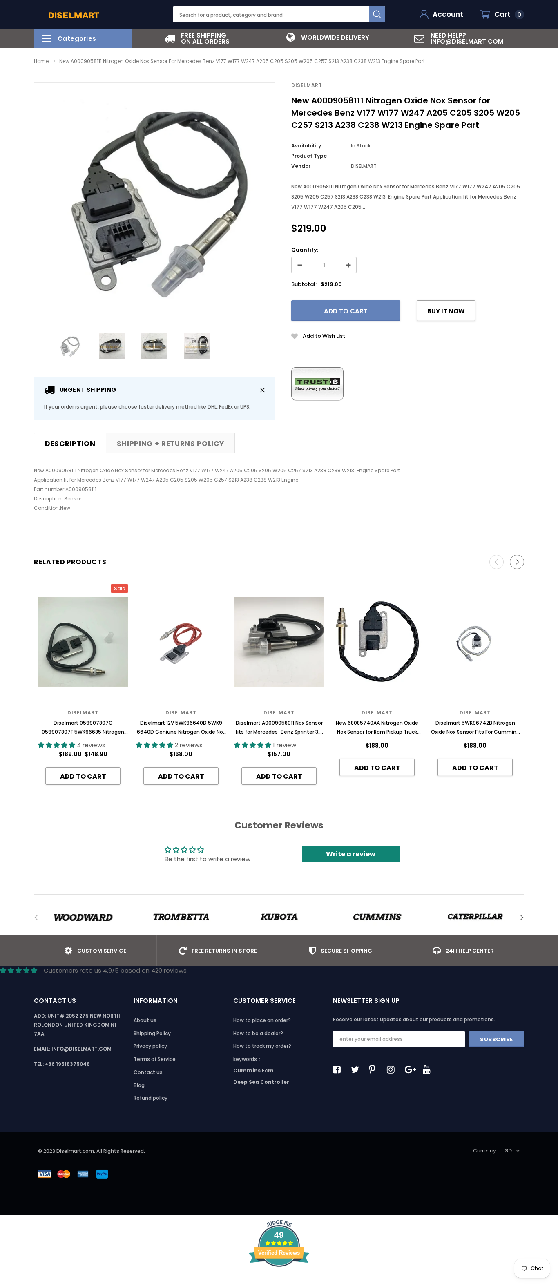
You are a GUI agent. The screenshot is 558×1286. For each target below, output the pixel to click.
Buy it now (446, 311)
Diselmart (82, 712)
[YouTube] (429, 1069)
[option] (197, 38)
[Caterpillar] (475, 917)
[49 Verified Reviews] (279, 1281)
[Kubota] (279, 917)
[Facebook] (339, 1069)
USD (506, 1150)
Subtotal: (304, 284)
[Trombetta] (181, 917)
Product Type (309, 155)
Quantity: (304, 250)
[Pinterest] (375, 1069)
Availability (306, 145)
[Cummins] (377, 917)
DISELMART (306, 85)
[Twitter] (357, 1069)
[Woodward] (83, 917)
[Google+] (411, 1069)
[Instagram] (393, 1069)
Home (41, 61)
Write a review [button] (350, 854)
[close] (262, 390)
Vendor (300, 166)
